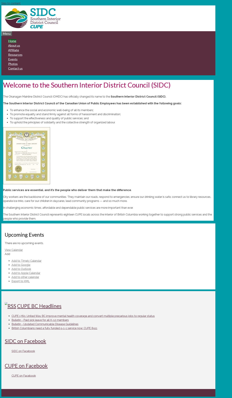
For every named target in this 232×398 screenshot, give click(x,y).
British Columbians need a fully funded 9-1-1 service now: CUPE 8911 (54, 328)
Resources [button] (15, 54)
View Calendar (14, 250)
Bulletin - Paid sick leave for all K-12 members (40, 320)
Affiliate (13, 50)
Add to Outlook (21, 269)
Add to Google (21, 265)
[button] (7, 254)
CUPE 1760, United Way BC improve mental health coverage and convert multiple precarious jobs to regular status (83, 316)
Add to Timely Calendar (26, 260)
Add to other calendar (25, 277)
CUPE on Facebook (26, 366)
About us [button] (14, 45)
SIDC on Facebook (25, 341)
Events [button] (12, 59)
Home (12, 41)
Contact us (15, 68)
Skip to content (11, 3)
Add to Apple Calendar (26, 273)
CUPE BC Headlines (39, 306)
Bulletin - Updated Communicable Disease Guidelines (45, 324)
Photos (13, 64)
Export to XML (21, 281)
